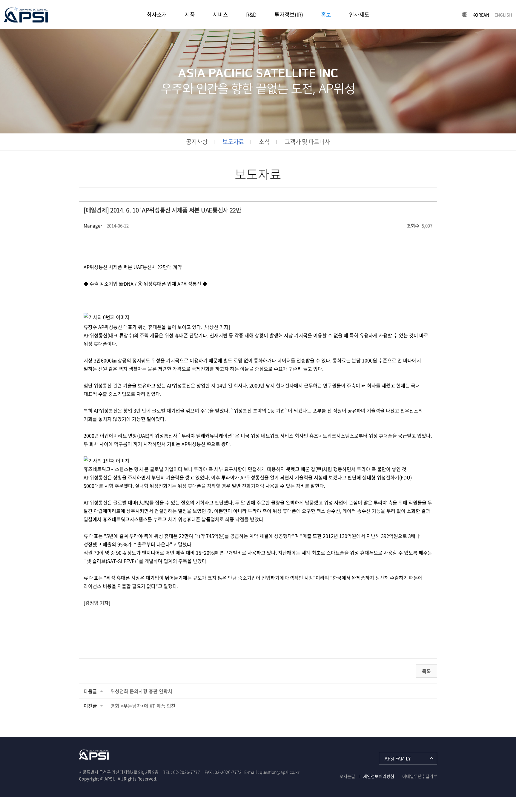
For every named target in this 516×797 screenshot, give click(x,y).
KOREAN (480, 14)
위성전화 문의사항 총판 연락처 (141, 691)
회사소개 (157, 14)
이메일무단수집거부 (419, 776)
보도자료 (233, 142)
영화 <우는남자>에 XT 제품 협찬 (143, 705)
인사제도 (359, 14)
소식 (264, 142)
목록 (426, 671)
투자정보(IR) (288, 14)
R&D (251, 14)
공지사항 (197, 142)
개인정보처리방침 (378, 776)
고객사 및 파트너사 (307, 142)
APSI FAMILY (398, 758)
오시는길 (347, 776)
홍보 (326, 14)
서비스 (220, 14)
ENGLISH (503, 14)
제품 (190, 14)
